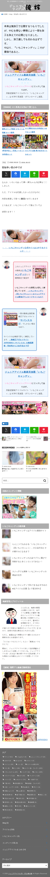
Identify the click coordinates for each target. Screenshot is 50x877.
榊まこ (43, 795)
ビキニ (38, 772)
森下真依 (21, 795)
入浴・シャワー (11, 787)
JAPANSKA (42, 740)
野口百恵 (8, 810)
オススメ (30, 761)
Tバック (9, 757)
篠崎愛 (33, 802)
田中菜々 (8, 802)
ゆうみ (18, 761)
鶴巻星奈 (21, 810)
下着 (7, 783)
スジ (17, 768)
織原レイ (8, 806)
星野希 (32, 791)
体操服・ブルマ (33, 783)
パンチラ (26, 772)
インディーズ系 (10, 843)
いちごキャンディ (11, 836)
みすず (8, 761)
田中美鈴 (32, 798)
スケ (7, 768)
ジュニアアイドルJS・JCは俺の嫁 (20, 873)
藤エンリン (30, 806)
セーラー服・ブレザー (33, 768)
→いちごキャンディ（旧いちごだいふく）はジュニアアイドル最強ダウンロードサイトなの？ (30, 294)
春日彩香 (8, 795)
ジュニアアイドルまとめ (14, 849)
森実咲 (32, 795)
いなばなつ (22, 757)
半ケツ (37, 787)
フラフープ (10, 776)
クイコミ (9, 764)
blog (10, 14)
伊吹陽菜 (19, 783)
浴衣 (21, 798)
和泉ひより (9, 791)
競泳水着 (21, 802)
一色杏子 (34, 779)
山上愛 (21, 791)
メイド (8, 779)
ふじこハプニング (38, 757)
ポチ (22, 776)
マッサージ (34, 776)
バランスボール (11, 772)
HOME (5, 14)
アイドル (8, 829)
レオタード (20, 779)
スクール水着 (33, 764)
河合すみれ (9, 798)
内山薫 (26, 787)
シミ (20, 764)
